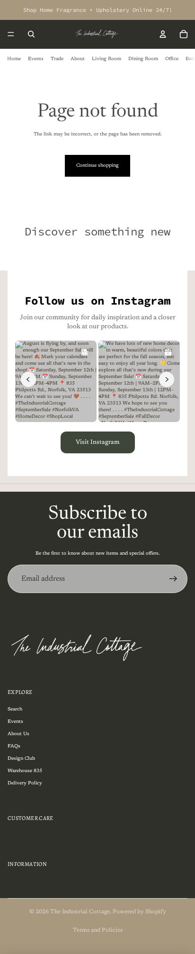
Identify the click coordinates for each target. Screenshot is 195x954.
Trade (57, 59)
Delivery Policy (25, 783)
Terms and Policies (98, 930)
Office (171, 59)
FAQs (14, 746)
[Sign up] (173, 579)
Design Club (21, 758)
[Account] (162, 34)
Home (14, 59)
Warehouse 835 (25, 771)
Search (15, 709)
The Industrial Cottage (80, 912)
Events (36, 59)
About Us (18, 734)
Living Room (106, 59)
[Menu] (11, 34)
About (78, 59)
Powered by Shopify (139, 912)
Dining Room (143, 59)
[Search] (31, 34)
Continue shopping (97, 165)
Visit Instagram (98, 442)
